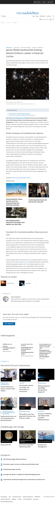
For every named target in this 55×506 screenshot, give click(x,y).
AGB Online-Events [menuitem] (16, 496)
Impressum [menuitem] (35, 499)
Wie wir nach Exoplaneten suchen (21, 177)
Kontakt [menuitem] (20, 499)
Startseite (2, 22)
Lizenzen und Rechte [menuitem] (5, 499)
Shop (37, 16)
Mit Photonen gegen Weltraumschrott (14, 459)
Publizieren (42, 16)
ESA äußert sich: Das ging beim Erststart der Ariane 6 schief (27, 416)
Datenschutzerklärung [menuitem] (28, 496)
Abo (44, 2)
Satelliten (28, 283)
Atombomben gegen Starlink (12, 469)
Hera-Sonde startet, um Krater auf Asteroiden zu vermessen (26, 388)
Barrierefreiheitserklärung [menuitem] (7, 501)
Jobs (34, 16)
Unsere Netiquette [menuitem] (27, 499)
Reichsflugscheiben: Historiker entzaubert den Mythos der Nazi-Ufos (15, 222)
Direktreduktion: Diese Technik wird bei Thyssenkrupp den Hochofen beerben (14, 202)
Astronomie (10, 283)
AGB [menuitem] (10, 496)
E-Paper (38, 2)
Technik (8, 22)
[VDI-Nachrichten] (27, 12)
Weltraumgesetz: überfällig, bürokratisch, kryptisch (44, 389)
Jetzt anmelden (9, 323)
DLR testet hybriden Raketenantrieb (26, 446)
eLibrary (48, 16)
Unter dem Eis (6, 445)
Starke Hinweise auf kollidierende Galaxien (19, 113)
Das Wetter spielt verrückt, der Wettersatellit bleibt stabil (21, 464)
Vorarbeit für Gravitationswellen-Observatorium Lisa (22, 115)
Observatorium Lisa (23, 262)
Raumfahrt (15, 22)
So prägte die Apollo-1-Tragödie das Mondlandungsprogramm (21, 474)
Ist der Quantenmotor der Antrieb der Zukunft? (38, 201)
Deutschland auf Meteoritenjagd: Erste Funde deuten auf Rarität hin (24, 479)
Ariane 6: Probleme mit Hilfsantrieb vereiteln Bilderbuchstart (45, 417)
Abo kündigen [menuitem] (4, 496)
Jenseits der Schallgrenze (42, 446)
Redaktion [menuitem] (14, 499)
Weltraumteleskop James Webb (18, 118)
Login (51, 2)
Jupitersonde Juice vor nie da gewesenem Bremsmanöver (8, 418)
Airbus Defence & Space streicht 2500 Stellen (8, 389)
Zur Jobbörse (4, 361)
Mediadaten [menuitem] (37, 496)
